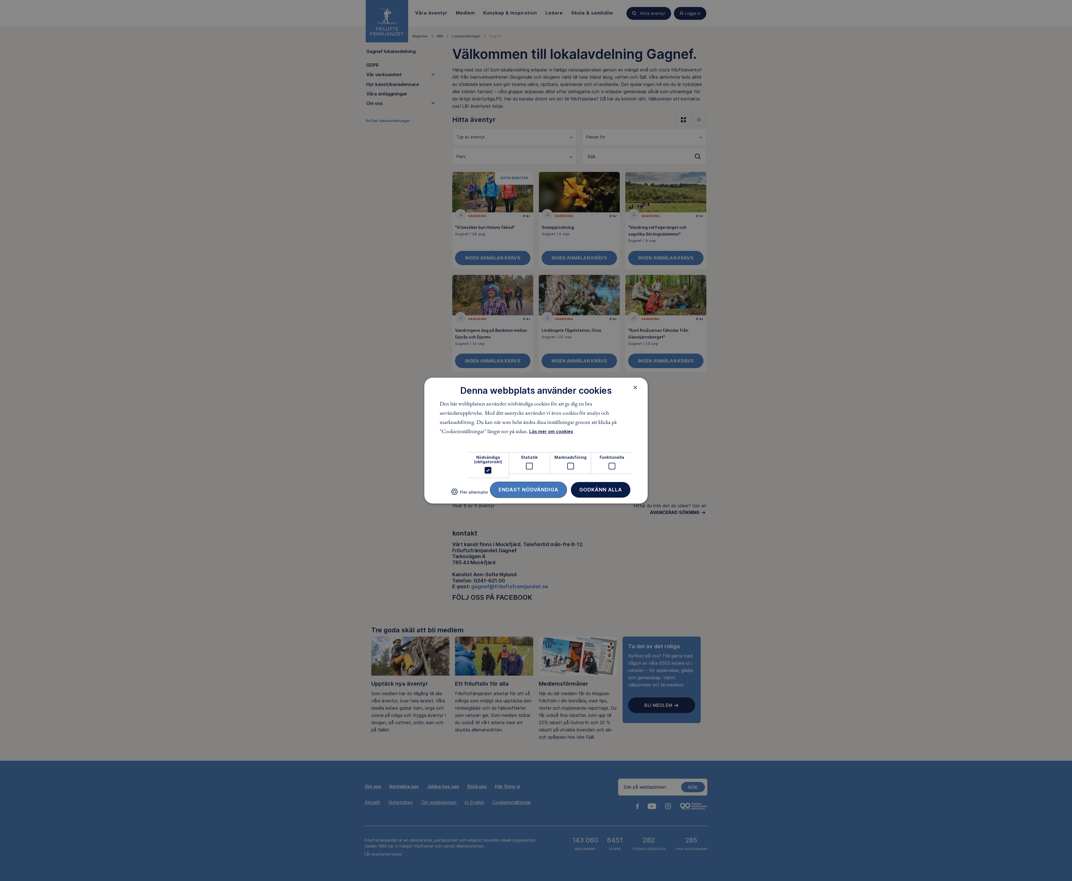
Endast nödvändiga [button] (528, 490)
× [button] (635, 387)
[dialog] (536, 441)
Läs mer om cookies (551, 432)
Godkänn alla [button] (600, 490)
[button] (469, 494)
